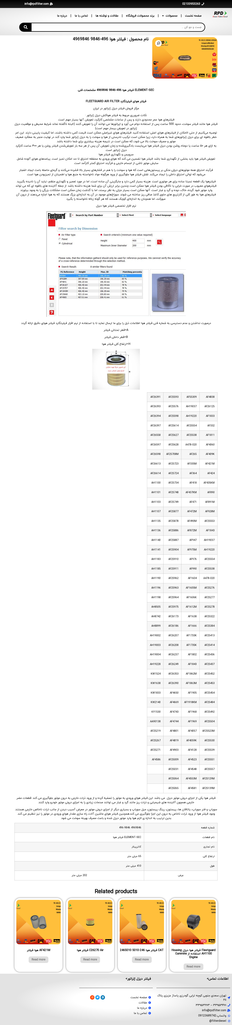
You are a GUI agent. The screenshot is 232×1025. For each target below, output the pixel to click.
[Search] (26, 27)
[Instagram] (92, 997)
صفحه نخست (193, 16)
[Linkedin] (103, 997)
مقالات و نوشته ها (107, 16)
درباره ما (62, 16)
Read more (193, 967)
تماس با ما (81, 16)
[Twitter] (97, 997)
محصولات (171, 16)
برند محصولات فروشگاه (140, 16)
